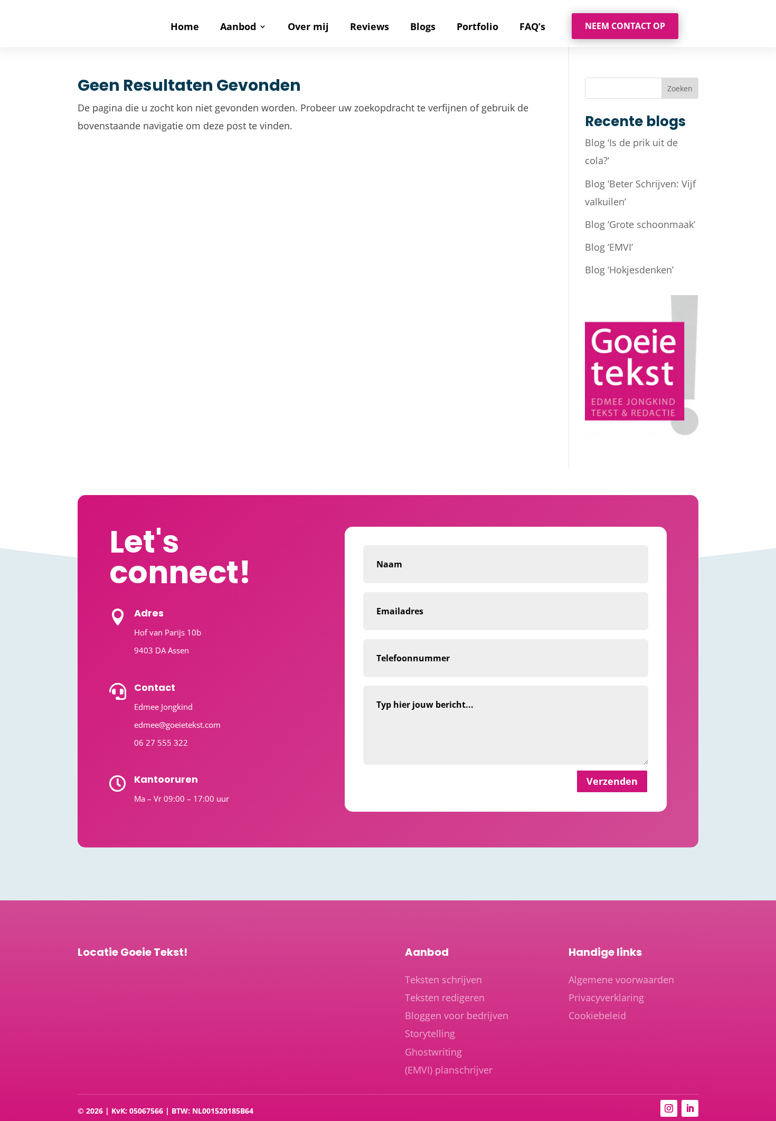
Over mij (308, 28)
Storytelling (430, 1033)
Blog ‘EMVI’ (609, 247)
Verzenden (612, 781)
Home (185, 28)
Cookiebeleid (597, 1015)
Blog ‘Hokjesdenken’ (629, 269)
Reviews (369, 28)
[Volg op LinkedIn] (690, 1108)
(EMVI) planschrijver (449, 1069)
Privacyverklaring (606, 997)
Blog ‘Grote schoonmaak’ (640, 224)
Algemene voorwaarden (621, 979)
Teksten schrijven (443, 979)
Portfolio (477, 28)
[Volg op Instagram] (668, 1108)
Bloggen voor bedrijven (456, 1015)
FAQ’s (532, 28)
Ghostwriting (433, 1052)
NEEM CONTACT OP (625, 26)
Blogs (423, 28)
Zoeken (680, 88)
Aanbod (238, 28)
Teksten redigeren (445, 997)
